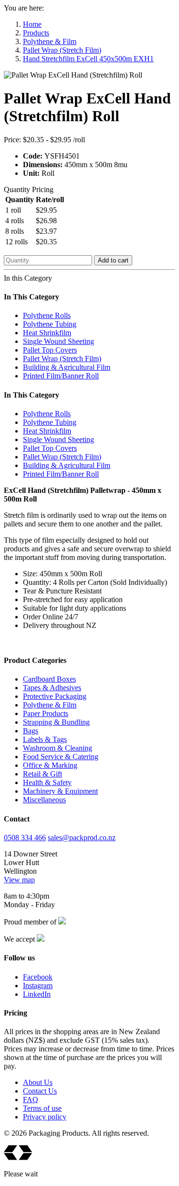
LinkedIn (37, 994)
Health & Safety (47, 782)
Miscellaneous (44, 800)
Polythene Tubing (49, 324)
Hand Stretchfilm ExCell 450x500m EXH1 (88, 59)
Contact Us (40, 1091)
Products (36, 33)
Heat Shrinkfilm (47, 333)
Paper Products (45, 713)
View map (19, 880)
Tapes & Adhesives (52, 688)
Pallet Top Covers (50, 350)
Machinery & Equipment (60, 791)
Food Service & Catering (60, 757)
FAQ (30, 1099)
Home (32, 24)
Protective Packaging (54, 696)
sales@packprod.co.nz (82, 837)
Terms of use (42, 1108)
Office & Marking (50, 765)
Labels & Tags (45, 739)
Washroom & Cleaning (57, 748)
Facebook (38, 977)
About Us (38, 1082)
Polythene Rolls (47, 315)
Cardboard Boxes (49, 679)
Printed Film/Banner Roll (61, 376)
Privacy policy (44, 1117)
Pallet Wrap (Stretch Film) (62, 50)
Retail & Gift (42, 774)
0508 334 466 (25, 837)
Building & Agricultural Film (66, 367)
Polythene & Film (49, 41)
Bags (30, 731)
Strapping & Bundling (56, 722)
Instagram (38, 985)
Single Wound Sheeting (58, 341)
